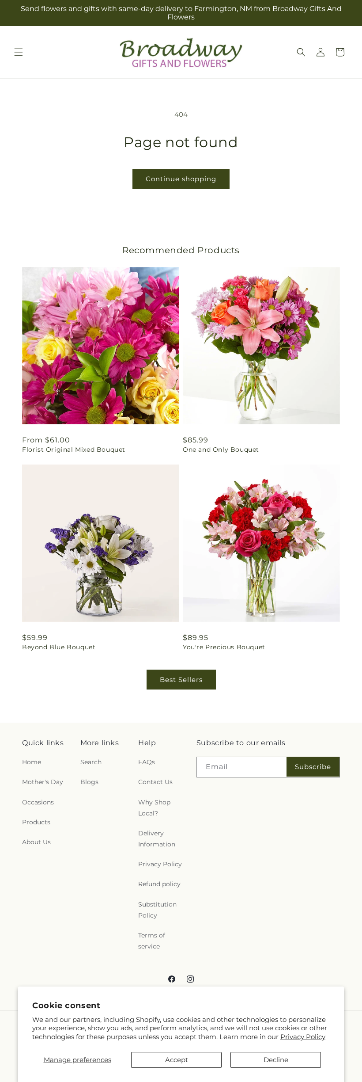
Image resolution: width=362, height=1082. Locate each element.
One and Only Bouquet (221, 449)
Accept (176, 1059)
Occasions (38, 802)
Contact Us (155, 782)
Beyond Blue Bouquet (58, 647)
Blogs (89, 782)
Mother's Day (42, 782)
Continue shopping (181, 179)
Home (31, 762)
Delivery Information (156, 838)
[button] (18, 52)
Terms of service (151, 940)
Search (91, 762)
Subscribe (313, 766)
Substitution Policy (157, 909)
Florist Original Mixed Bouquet (73, 449)
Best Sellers (181, 679)
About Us (36, 842)
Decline (276, 1059)
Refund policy (159, 884)
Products (36, 822)
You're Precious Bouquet (224, 647)
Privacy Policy (302, 1036)
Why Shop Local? (154, 807)
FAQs (146, 762)
